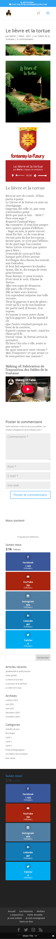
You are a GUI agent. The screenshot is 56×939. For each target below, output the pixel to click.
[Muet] (35, 175)
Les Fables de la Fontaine (17, 754)
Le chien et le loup (13, 687)
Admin (12, 36)
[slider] (41, 175)
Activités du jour (13, 729)
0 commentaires (25, 39)
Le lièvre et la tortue (14, 679)
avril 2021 (10, 708)
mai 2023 (10, 704)
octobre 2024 (12, 700)
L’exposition (16, 914)
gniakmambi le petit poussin (18, 671)
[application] (28, 175)
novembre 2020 (13, 716)
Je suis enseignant (35, 918)
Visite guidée (11, 675)
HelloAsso (34, 537)
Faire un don (26, 921)
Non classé (10, 758)
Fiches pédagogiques (15, 749)
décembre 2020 (13, 712)
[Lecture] (12, 175)
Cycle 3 (9, 745)
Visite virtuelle (34, 914)
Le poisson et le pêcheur (16, 683)
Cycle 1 (9, 737)
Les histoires (26, 911)
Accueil (11, 911)
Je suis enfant (15, 918)
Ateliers (41, 911)
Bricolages (10, 733)
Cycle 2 (9, 741)
